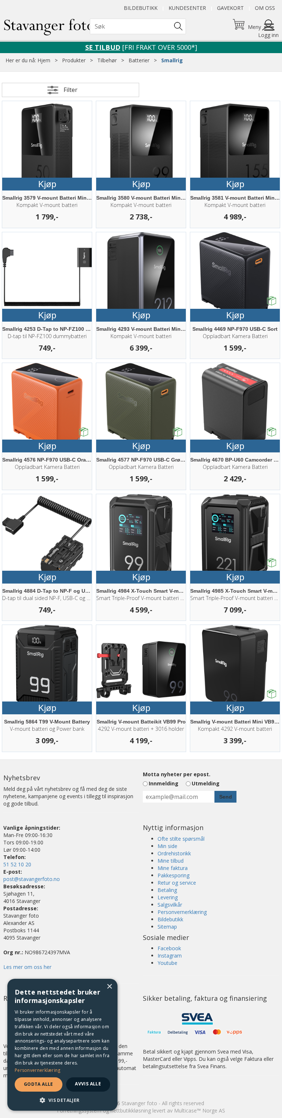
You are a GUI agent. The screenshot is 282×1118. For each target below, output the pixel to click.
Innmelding (163, 783)
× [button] (109, 986)
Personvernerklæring (182, 911)
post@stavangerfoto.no (31, 878)
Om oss (265, 7)
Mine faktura (173, 868)
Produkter (74, 60)
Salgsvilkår (170, 904)
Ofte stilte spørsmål (181, 838)
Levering (168, 897)
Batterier (139, 60)
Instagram (170, 955)
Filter (70, 90)
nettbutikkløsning (131, 1110)
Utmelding (206, 783)
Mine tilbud (171, 860)
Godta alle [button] (38, 1084)
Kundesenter (187, 7)
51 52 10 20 (17, 864)
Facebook (169, 948)
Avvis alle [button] (88, 1084)
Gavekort (230, 7)
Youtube (167, 962)
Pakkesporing (173, 875)
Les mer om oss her (27, 966)
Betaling (167, 889)
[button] (62, 1099)
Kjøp (47, 184)
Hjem (43, 60)
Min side (167, 846)
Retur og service (177, 882)
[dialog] (62, 1045)
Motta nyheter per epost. (176, 774)
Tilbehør (107, 60)
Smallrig (172, 60)
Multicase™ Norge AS (199, 1110)
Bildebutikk (141, 7)
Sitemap (167, 926)
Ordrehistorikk (174, 853)
